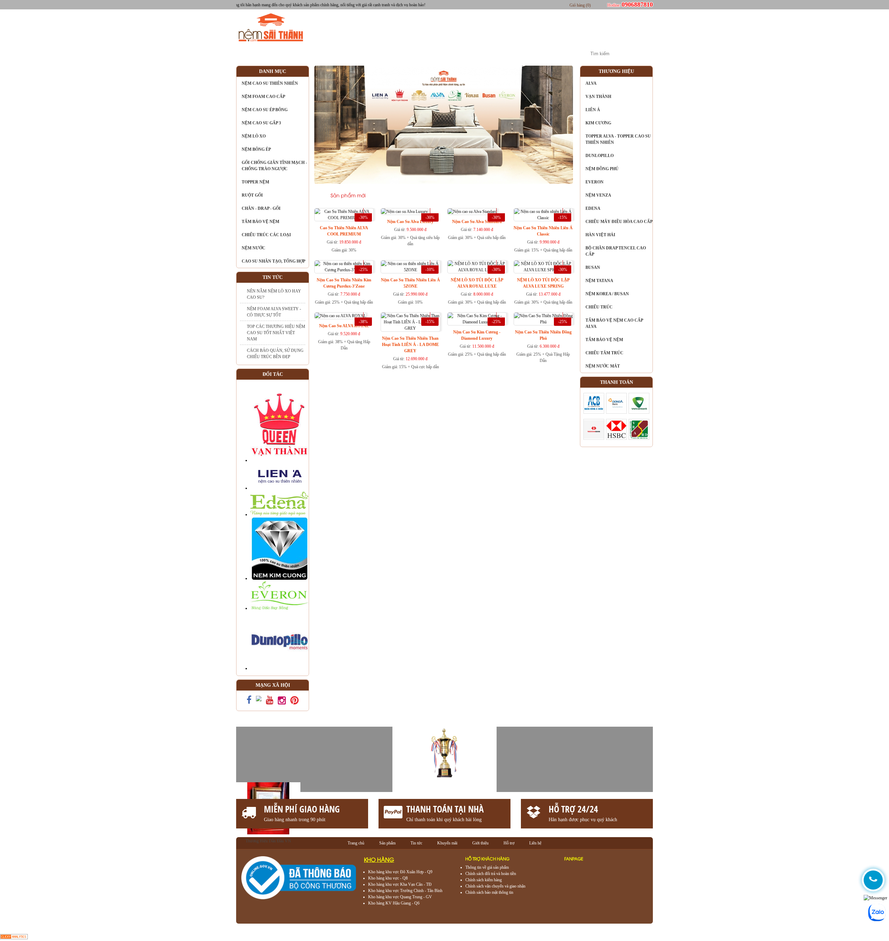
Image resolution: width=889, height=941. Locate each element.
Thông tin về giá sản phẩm (487, 867)
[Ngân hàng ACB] (593, 412)
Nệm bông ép (256, 149)
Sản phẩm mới (348, 196)
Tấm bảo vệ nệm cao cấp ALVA (614, 323)
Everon (594, 182)
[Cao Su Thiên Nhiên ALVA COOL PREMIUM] (344, 214)
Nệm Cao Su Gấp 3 (261, 123)
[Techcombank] (593, 438)
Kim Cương (598, 123)
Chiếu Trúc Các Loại (266, 234)
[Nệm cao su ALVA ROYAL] (340, 315)
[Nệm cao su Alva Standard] (472, 211)
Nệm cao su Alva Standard (477, 221)
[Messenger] (875, 898)
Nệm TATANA (599, 280)
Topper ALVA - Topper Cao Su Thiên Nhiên (618, 139)
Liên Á (592, 109)
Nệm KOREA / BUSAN (607, 293)
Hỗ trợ (509, 843)
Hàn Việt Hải (600, 234)
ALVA (591, 83)
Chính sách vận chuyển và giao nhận (495, 886)
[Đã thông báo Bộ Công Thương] (298, 898)
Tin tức (520, 53)
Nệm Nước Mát (602, 366)
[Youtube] (269, 701)
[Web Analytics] (14, 937)
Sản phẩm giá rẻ (473, 196)
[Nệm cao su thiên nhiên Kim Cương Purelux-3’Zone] (344, 266)
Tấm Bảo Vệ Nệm (260, 221)
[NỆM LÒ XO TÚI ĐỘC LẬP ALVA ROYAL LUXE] (477, 266)
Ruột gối (252, 195)
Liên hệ (560, 53)
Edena (592, 208)
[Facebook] (249, 701)
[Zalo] (258, 700)
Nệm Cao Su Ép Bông (265, 109)
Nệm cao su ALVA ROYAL (344, 325)
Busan (592, 267)
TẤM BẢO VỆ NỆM (604, 339)
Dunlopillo (599, 155)
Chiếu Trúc (599, 307)
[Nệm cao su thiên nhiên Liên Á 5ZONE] (410, 266)
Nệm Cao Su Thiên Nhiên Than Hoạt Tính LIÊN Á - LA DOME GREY (410, 344)
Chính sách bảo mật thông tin (489, 892)
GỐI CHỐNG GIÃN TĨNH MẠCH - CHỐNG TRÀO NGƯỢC (274, 165)
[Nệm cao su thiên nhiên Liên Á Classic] (543, 214)
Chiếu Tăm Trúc (604, 352)
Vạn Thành (598, 96)
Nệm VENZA (598, 195)
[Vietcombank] (639, 412)
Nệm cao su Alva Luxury (410, 221)
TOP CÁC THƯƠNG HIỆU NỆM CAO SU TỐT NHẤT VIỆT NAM (276, 332)
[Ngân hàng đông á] (616, 412)
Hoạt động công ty (465, 53)
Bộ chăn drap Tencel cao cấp (615, 251)
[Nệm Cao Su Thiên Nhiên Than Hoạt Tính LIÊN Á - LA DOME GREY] (410, 322)
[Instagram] (282, 702)
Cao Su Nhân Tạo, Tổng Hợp (273, 261)
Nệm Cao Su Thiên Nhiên (270, 83)
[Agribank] (639, 438)
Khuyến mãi (404, 53)
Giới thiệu (308, 53)
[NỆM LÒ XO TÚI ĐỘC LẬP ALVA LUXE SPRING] (543, 266)
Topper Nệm (255, 182)
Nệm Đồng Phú (601, 168)
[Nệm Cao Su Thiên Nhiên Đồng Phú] (543, 318)
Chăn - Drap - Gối (261, 208)
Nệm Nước (253, 248)
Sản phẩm (355, 53)
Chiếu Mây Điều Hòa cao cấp (619, 221)
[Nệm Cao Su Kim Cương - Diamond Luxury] (477, 318)
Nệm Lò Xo (254, 136)
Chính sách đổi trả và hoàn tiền (490, 873)
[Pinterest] (294, 702)
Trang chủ (260, 53)
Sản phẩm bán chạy (410, 196)
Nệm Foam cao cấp (263, 96)
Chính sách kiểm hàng (483, 879)
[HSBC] (616, 438)
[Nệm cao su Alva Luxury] (404, 211)
